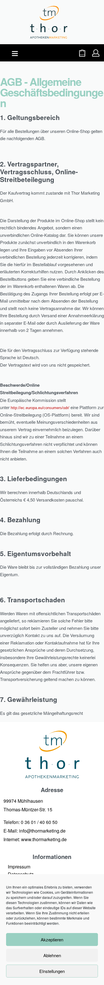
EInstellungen (52, 971)
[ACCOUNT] (96, 53)
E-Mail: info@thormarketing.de (34, 830)
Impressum (19, 866)
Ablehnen (52, 955)
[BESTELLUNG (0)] (82, 53)
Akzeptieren (52, 939)
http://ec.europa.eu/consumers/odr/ (40, 408)
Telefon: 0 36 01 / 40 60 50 (30, 822)
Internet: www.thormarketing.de (35, 839)
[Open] (15, 53)
